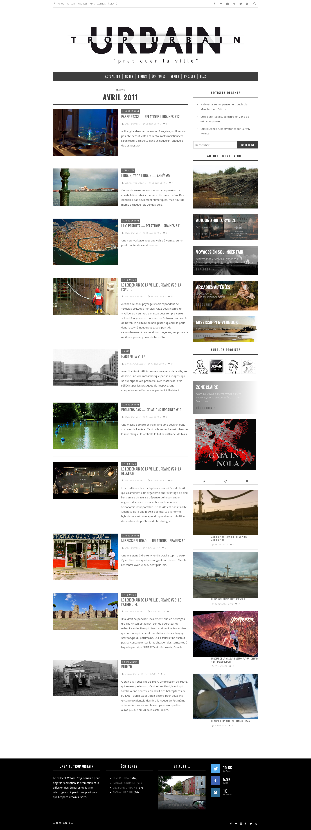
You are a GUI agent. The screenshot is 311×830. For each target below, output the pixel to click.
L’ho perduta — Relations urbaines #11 (150, 225)
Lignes (125, 351)
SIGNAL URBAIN (130, 661)
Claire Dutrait (131, 123)
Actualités (128, 170)
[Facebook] (214, 4)
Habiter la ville (133, 356)
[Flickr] (221, 4)
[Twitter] (240, 4)
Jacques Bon (131, 674)
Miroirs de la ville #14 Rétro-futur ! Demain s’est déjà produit (234, 659)
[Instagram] (227, 4)
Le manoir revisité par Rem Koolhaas (230, 721)
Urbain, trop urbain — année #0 (145, 175)
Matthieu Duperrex (134, 296)
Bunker (126, 666)
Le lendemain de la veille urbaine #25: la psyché (151, 287)
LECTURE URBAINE (125, 787)
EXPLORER (203, 269)
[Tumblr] (234, 4)
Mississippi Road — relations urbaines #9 (153, 540)
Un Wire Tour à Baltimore (181, 805)
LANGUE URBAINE (130, 111)
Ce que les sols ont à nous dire (226, 204)
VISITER (201, 234)
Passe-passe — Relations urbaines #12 (150, 116)
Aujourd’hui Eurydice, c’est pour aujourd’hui (229, 538)
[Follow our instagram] (215, 792)
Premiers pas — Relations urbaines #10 (151, 409)
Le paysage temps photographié (228, 599)
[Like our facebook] (215, 780)
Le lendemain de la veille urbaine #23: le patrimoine (151, 602)
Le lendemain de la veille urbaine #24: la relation (151, 471)
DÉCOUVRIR (204, 304)
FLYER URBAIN (129, 279)
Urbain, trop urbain (134, 182)
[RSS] (247, 4)
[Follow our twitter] (215, 768)
